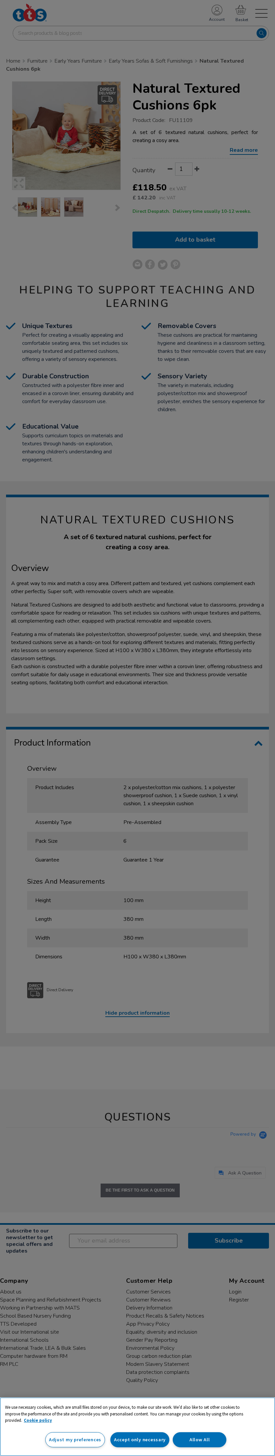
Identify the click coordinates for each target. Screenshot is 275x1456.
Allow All (199, 1440)
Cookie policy (38, 1420)
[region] (137, 1426)
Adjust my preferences (75, 1440)
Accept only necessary (140, 1440)
